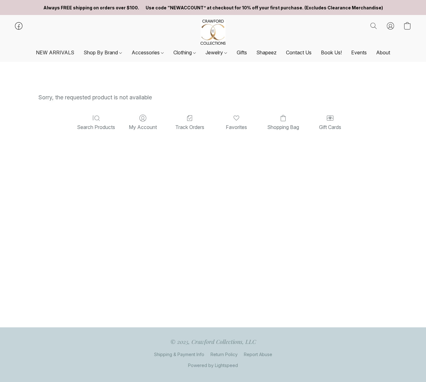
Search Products (96, 127)
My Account (143, 127)
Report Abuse (258, 354)
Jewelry (215, 52)
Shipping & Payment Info (179, 354)
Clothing (183, 52)
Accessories (146, 52)
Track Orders (189, 127)
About (383, 52)
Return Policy (224, 354)
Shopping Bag (283, 127)
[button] (213, 32)
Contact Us (299, 52)
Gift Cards (330, 127)
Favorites (236, 127)
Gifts (242, 52)
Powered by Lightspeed (213, 365)
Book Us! (331, 52)
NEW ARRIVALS (55, 52)
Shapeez (266, 52)
